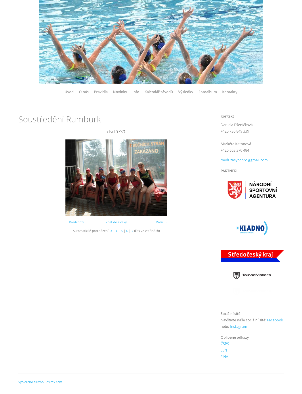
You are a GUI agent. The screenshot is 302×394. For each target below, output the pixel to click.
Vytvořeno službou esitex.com (40, 382)
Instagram (238, 326)
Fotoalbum (208, 91)
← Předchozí (74, 222)
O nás (84, 91)
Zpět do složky (116, 222)
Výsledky (185, 91)
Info (135, 91)
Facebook (275, 320)
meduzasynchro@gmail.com (244, 160)
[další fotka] (207, 177)
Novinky (120, 91)
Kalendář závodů (159, 91)
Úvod (69, 91)
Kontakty (229, 91)
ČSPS (225, 343)
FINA (224, 356)
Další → (161, 222)
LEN (224, 350)
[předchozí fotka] (26, 177)
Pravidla (101, 91)
